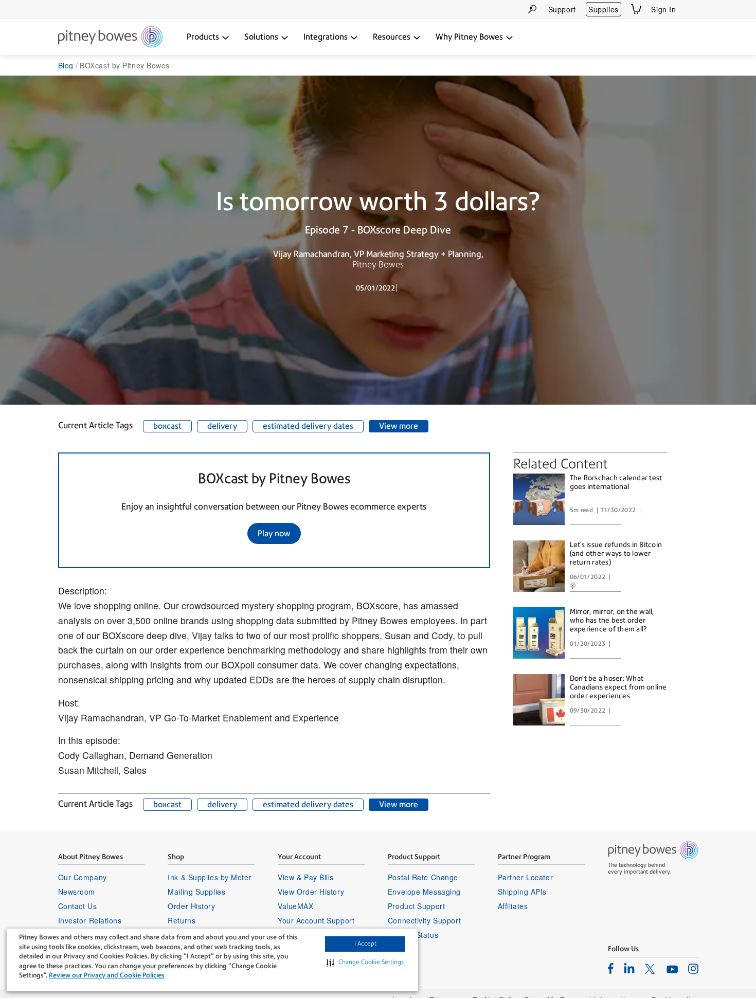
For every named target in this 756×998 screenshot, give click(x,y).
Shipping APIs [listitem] (522, 891)
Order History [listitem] (191, 906)
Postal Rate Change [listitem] (423, 877)
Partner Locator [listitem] (525, 877)
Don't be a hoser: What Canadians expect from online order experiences (618, 687)
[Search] (532, 9)
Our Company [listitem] (82, 877)
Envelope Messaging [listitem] (424, 891)
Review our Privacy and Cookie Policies (107, 975)
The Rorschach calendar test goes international (616, 482)
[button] (365, 962)
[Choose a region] (692, 9)
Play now (274, 533)
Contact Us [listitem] (77, 906)
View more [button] (398, 426)
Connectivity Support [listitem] (424, 920)
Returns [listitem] (181, 920)
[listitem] (611, 968)
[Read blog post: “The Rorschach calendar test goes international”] (539, 499)
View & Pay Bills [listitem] (306, 877)
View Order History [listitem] (311, 891)
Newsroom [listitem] (76, 891)
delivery (222, 426)
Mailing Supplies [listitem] (196, 891)
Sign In (663, 9)
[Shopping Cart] (636, 9)
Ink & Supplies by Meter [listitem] (209, 877)
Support (562, 9)
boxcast (167, 426)
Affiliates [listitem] (513, 906)
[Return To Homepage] (110, 37)
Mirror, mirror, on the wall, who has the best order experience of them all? (612, 620)
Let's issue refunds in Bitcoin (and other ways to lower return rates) (616, 553)
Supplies (603, 9)
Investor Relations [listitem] (90, 920)
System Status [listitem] (413, 934)
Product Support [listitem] (416, 906)
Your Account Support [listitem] (316, 920)
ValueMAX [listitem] (295, 906)
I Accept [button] (365, 943)
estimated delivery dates (308, 426)
